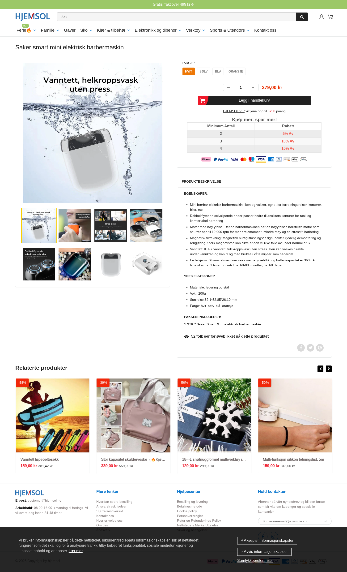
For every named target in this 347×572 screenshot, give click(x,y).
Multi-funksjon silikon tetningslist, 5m (293, 459)
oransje (236, 71)
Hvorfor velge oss (109, 520)
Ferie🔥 (24, 30)
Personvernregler (190, 516)
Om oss (102, 525)
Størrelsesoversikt (109, 511)
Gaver (70, 30)
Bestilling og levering (192, 501)
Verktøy (193, 30)
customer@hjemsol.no (44, 500)
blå (218, 71)
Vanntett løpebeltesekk (39, 459)
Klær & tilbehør (111, 30)
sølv (203, 71)
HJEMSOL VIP (234, 111)
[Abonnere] (325, 521)
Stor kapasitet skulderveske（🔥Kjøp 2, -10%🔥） (143, 459)
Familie (48, 30)
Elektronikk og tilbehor (156, 30)
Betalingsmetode (189, 506)
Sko (84, 30)
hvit (188, 71)
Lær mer (76, 551)
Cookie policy (187, 511)
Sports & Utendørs (227, 30)
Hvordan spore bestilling (114, 501)
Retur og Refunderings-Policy (199, 520)
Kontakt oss (265, 30)
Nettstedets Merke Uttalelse (197, 525)
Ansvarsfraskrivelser (111, 506)
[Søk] (302, 17)
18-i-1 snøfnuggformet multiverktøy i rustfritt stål (221, 459)
